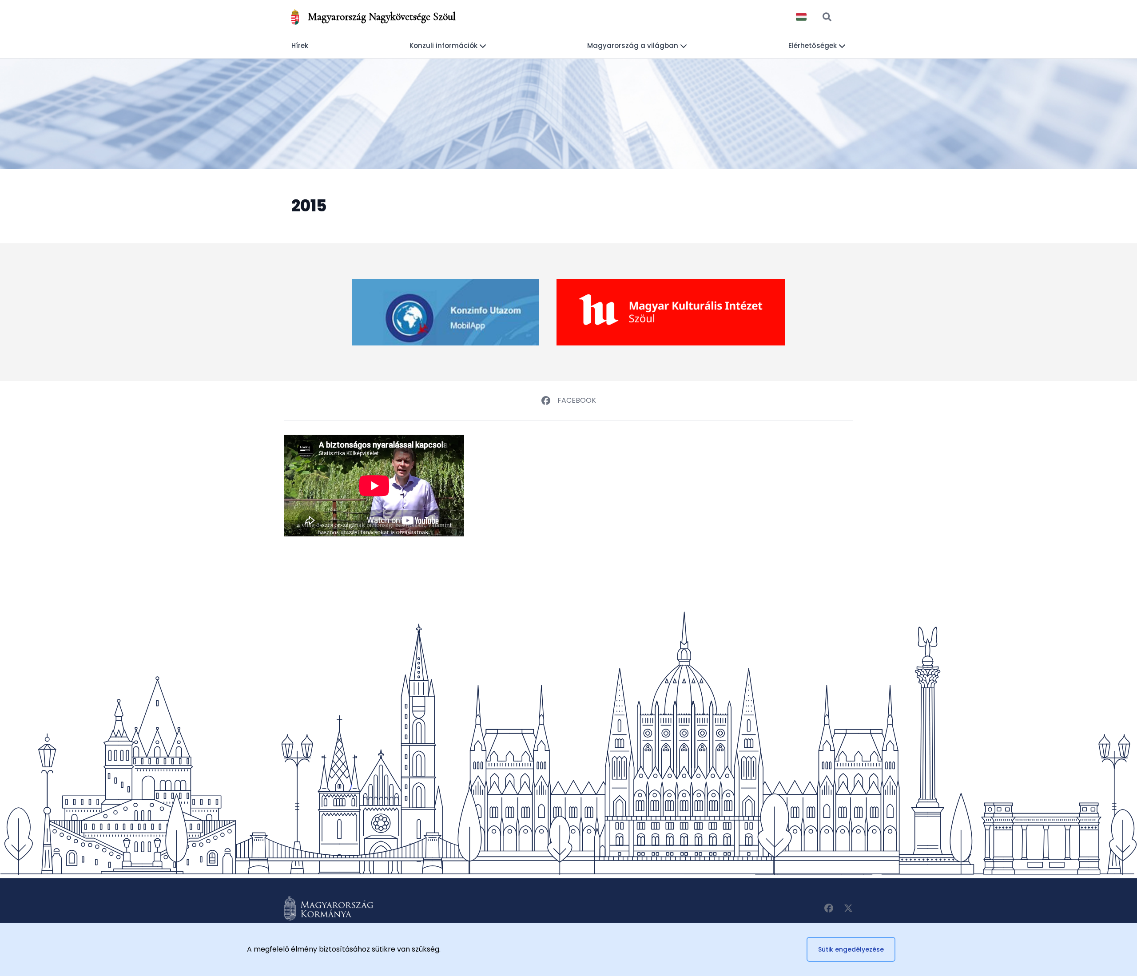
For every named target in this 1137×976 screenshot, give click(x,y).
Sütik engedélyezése (851, 949)
